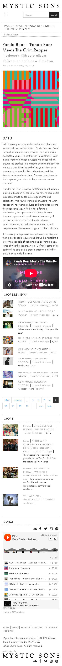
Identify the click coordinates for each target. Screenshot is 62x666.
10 (6, 406)
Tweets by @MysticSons (13, 611)
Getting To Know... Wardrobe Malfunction (36, 472)
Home (6, 627)
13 (27, 406)
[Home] (31, 5)
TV (46, 627)
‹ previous (18, 400)
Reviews (8, 34)
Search (54, 14)
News (15, 627)
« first (7, 400)
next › (41, 406)
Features (37, 627)
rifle (14, 651)
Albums (16, 34)
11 (13, 406)
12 (20, 406)
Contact (8, 630)
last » (50, 406)
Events (53, 627)
